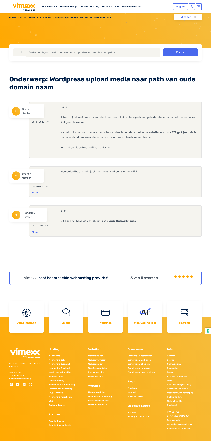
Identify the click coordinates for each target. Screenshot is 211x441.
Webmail (132, 392)
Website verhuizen (97, 360)
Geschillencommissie (177, 389)
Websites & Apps (69, 6)
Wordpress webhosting (60, 372)
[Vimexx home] (22, 6)
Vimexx (12, 17)
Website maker (95, 364)
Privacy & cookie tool (138, 416)
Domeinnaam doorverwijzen (141, 372)
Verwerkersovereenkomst (180, 424)
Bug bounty (172, 405)
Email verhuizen (135, 396)
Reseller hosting (57, 421)
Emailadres (133, 388)
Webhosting (54, 356)
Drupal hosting (56, 393)
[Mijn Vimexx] (192, 6)
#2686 (35, 232)
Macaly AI (132, 412)
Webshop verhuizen (97, 404)
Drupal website (95, 376)
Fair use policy (174, 420)
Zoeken (180, 52)
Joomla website (96, 372)
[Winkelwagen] (199, 6)
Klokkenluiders (174, 397)
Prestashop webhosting (60, 389)
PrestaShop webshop (98, 400)
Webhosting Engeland (59, 368)
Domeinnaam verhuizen (139, 360)
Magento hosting (57, 376)
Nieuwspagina (174, 364)
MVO (169, 380)
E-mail (84, 6)
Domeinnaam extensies (139, 368)
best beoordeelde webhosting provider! (73, 278)
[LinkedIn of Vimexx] (25, 384)
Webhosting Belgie (58, 360)
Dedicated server (132, 6)
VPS (117, 6)
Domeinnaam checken (139, 364)
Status (170, 360)
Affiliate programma (177, 376)
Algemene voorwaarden (178, 428)
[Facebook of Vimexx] (12, 384)
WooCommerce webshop (100, 396)
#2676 (35, 193)
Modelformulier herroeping (180, 393)
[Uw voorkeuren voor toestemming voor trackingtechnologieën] (208, 331)
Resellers (107, 6)
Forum (23, 17)
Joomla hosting (56, 380)
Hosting (94, 6)
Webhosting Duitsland (59, 364)
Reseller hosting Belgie (60, 425)
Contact (171, 356)
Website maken (95, 356)
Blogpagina (172, 368)
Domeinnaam (49, 6)
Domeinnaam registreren (140, 356)
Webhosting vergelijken (60, 397)
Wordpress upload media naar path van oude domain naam (82, 17)
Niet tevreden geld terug (179, 384)
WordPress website (97, 368)
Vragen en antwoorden (40, 17)
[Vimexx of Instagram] (31, 384)
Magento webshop (97, 392)
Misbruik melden (175, 401)
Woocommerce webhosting (62, 384)
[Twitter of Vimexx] (19, 384)
